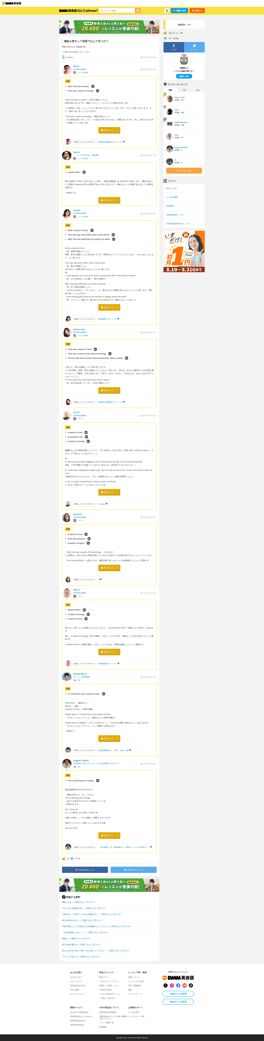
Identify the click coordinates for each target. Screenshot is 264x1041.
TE (175, 160)
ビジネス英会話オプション (110, 994)
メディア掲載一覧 (106, 1022)
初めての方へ (172, 188)
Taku (176, 110)
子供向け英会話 (105, 990)
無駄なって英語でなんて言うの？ (76, 938)
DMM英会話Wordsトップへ (178, 223)
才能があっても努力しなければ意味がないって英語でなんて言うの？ (92, 914)
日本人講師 (74, 990)
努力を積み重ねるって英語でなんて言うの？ (81, 944)
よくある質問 (172, 197)
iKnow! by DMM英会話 (79, 1012)
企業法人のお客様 (178, 993)
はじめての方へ (76, 977)
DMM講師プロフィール (107, 319)
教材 (130, 990)
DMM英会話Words (77, 1020)
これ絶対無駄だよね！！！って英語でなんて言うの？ (85, 932)
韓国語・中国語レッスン (109, 985)
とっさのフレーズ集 (136, 1016)
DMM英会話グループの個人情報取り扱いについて (113, 1017)
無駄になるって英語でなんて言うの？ (78, 902)
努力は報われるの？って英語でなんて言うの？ (82, 920)
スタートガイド (76, 981)
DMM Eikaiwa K (181, 122)
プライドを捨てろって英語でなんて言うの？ (81, 956)
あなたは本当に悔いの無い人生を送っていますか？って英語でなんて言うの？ (95, 950)
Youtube (101, 504)
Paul (176, 135)
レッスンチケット (135, 994)
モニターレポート (77, 994)
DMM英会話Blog (77, 1025)
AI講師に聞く (181, 10)
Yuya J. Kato (179, 97)
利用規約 (170, 206)
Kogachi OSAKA (181, 147)
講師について (133, 977)
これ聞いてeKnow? (107, 998)
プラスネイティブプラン (109, 981)
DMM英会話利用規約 (107, 1012)
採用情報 (102, 1027)
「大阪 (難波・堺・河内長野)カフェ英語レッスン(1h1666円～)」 (123, 847)
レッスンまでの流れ (136, 981)
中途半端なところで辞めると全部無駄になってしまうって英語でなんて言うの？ (96, 926)
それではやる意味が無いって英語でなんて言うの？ (84, 908)
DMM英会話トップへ (175, 214)
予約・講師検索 (134, 985)
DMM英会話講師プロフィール (110, 142)
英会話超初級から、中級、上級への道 (113, 750)
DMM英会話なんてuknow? (81, 1016)
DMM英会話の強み (77, 985)
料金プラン (103, 977)
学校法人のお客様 (178, 1001)
